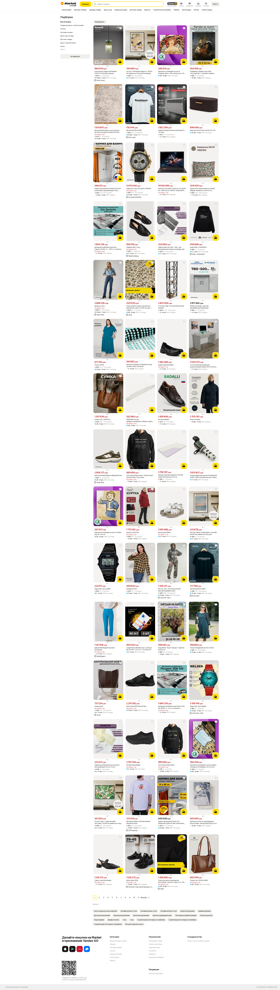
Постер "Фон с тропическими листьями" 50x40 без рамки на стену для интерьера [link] (107, 822)
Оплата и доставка (155, 944)
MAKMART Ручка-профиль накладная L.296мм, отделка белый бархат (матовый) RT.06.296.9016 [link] (140, 420)
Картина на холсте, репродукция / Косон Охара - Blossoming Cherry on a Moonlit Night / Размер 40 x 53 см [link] (203, 822)
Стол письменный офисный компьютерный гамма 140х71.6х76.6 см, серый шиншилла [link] (203, 366)
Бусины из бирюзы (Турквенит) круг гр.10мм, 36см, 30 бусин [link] (139, 365)
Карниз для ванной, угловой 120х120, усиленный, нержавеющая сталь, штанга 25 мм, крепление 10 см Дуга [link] (107, 189)
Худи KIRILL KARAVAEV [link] (198, 247)
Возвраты (152, 954)
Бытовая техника (116, 947)
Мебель (112, 960)
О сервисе (152, 951)
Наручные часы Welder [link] (198, 706)
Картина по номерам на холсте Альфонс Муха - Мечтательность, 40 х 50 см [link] (171, 72)
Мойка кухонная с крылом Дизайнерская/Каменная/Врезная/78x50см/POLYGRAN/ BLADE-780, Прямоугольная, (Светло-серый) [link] (203, 307)
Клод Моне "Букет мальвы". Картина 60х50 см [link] (171, 649)
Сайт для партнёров (156, 973)
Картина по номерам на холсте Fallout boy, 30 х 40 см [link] (107, 533)
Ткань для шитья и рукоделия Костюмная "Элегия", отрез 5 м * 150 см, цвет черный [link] (171, 881)
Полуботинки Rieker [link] (133, 765)
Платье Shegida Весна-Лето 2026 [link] (202, 648)
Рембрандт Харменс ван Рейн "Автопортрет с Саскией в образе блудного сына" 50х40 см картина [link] (202, 72)
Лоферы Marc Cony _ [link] (133, 247)
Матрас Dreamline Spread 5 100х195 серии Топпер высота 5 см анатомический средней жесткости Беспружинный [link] (171, 476)
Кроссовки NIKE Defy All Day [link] (136, 706)
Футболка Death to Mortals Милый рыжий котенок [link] (138, 822)
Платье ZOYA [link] (99, 365)
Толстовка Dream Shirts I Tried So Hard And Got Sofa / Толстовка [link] (139, 476)
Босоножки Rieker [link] (164, 532)
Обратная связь (154, 947)
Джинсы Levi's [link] (99, 306)
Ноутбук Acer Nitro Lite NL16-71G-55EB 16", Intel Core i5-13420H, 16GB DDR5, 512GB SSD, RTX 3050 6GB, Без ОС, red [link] (172, 189)
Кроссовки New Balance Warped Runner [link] (108, 475)
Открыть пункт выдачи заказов (198, 941)
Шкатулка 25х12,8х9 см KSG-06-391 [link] (202, 130)
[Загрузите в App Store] (65, 951)
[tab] (66, 10)
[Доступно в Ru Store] (87, 951)
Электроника (114, 957)
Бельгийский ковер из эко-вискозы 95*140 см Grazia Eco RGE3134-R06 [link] (107, 131)
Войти (215, 4)
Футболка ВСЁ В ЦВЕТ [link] (134, 130)
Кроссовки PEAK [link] (132, 880)
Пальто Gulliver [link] (195, 419)
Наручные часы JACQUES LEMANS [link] (138, 188)
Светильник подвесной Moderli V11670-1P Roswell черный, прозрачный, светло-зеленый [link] (105, 72)
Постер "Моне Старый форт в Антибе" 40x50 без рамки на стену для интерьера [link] (203, 533)
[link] (105, 911)
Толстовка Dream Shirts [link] (166, 765)
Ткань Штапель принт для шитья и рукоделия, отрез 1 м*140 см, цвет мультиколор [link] (138, 307)
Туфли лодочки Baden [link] (166, 365)
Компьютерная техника (118, 941)
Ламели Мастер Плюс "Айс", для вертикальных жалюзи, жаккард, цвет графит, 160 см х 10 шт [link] (171, 248)
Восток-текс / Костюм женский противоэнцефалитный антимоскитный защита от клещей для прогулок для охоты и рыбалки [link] (172, 590)
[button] (100, 22)
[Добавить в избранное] (120, 28)
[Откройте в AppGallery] (80, 951)
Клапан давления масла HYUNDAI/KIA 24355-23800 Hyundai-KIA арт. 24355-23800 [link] (203, 476)
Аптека (112, 951)
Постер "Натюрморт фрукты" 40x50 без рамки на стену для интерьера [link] (139, 72)
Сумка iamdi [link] (98, 706)
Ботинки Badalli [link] (163, 419)
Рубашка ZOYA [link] (131, 589)
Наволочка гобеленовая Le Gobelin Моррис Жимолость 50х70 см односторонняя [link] (202, 189)
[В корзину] (120, 62)
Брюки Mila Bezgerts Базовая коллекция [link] (104, 649)
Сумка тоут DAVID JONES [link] (199, 880)
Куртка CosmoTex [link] (132, 532)
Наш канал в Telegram (156, 957)
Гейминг (113, 944)
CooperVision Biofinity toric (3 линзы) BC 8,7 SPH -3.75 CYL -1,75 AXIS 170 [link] (139, 649)
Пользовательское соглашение (17, 987)
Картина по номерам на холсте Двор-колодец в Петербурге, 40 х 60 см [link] (203, 766)
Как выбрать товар (155, 941)
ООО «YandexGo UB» (270, 987)
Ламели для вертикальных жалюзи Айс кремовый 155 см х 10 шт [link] (106, 766)
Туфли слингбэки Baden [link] (102, 880)
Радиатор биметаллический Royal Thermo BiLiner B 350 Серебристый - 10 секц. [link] (172, 131)
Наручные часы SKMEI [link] (102, 589)
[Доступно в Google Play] (72, 951)
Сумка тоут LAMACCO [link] (102, 419)
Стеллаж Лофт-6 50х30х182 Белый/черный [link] (171, 307)
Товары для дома (116, 954)
